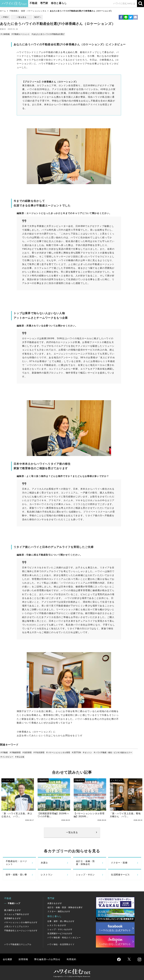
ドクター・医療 (119, 863)
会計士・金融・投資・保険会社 (85, 862)
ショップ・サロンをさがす (59, 929)
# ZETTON (76, 752)
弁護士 (44, 863)
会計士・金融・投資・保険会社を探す (65, 907)
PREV (6, 17)
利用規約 (71, 959)
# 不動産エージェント (21, 34)
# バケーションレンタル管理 (58, 752)
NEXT (37, 17)
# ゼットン (87, 752)
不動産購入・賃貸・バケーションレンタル (27, 11)
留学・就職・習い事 (16, 874)
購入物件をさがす (12, 910)
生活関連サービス (120, 874)
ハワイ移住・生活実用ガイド (60, 944)
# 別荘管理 (27, 752)
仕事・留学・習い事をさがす (60, 921)
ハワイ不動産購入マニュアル (17, 944)
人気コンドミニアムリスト (16, 926)
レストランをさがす (56, 925)
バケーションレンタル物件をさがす (21, 922)
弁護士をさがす (54, 903)
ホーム (3, 11)
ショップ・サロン (85, 874)
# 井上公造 (19, 757)
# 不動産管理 (15, 752)
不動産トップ (14, 903)
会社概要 (7, 959)
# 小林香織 (5, 34)
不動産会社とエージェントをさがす (21, 930)
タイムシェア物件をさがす (16, 914)
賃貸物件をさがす (12, 918)
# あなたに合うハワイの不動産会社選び (48, 34)
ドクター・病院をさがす (58, 911)
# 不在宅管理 (39, 752)
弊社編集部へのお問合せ (47, 959)
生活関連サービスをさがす (59, 933)
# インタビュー (7, 757)
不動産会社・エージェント (16, 862)
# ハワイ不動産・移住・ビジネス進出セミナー (113, 752)
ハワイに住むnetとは (124, 3)
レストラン (47, 874)
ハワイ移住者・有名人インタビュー (64, 937)
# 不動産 (4, 752)
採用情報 (23, 959)
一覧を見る (21, 17)
